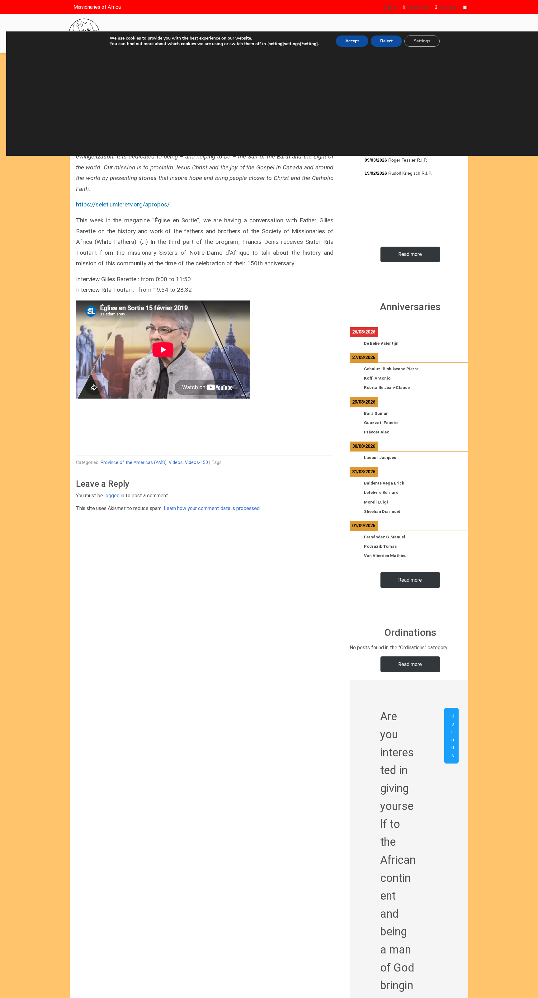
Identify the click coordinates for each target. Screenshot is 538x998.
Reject (386, 41)
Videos (176, 462)
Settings (422, 41)
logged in (114, 496)
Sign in (390, 7)
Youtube (446, 7)
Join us (452, 736)
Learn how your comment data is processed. (212, 508)
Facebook (417, 7)
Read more (410, 254)
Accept (352, 41)
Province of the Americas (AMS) (134, 462)
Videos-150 (196, 462)
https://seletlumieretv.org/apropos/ (123, 204)
